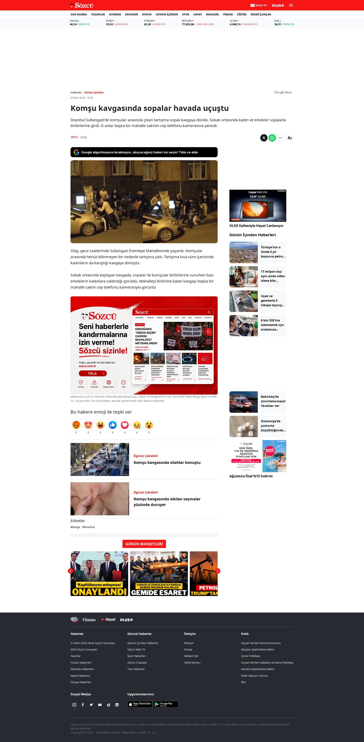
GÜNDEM (115, 14)
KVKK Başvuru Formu (254, 675)
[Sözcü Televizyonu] (74, 619)
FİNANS (228, 14)
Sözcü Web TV (136, 649)
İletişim (189, 643)
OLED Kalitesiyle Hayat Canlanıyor (256, 225)
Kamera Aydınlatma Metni (257, 669)
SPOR (185, 14)
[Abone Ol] (283, 92)
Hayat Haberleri (80, 675)
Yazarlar (76, 656)
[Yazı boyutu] (289, 138)
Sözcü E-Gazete (137, 662)
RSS (243, 682)
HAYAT (197, 14)
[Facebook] (83, 705)
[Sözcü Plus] (126, 619)
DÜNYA (147, 14)
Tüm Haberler (136, 669)
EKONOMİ (131, 14)
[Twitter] (91, 705)
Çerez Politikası (250, 656)
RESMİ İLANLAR (261, 14)
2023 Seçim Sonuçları (84, 649)
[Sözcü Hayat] (107, 619)
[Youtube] (100, 705)
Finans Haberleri (81, 662)
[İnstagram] (74, 705)
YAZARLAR (98, 14)
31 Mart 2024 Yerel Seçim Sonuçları (93, 643)
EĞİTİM (241, 14)
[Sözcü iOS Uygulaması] (139, 704)
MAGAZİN (212, 14)
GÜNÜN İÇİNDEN (167, 14)
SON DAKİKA (79, 14)
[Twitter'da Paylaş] (264, 138)
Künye (188, 649)
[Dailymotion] (108, 705)
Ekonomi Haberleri (82, 669)
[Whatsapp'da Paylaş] (272, 138)
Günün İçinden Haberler (142, 643)
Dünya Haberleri (81, 682)
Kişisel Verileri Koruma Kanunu (261, 643)
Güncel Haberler (139, 634)
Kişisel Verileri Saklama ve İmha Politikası (267, 662)
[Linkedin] (117, 705)
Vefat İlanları (192, 662)
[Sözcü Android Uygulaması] (165, 704)
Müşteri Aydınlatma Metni (257, 649)
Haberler (77, 634)
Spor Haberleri (136, 656)
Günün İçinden (94, 92)
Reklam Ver (191, 656)
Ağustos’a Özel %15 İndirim (251, 476)
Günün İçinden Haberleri (252, 234)
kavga (76, 527)
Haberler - (77, 92)
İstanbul (89, 527)
